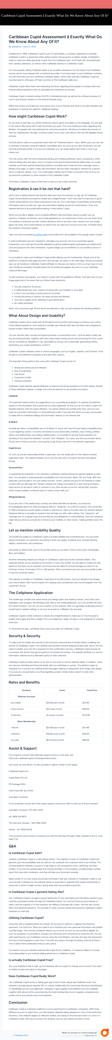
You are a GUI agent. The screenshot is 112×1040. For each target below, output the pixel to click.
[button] (62, 4)
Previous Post (20, 1035)
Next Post (91, 1035)
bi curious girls (40, 234)
